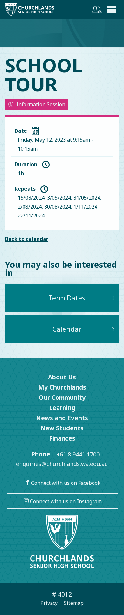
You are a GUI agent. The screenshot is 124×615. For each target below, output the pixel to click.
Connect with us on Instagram (65, 501)
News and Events (62, 418)
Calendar (66, 329)
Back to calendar (26, 239)
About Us (62, 377)
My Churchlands (62, 387)
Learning (62, 408)
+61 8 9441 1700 (78, 454)
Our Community (62, 397)
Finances (62, 438)
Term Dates (66, 297)
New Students (62, 428)
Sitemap (74, 602)
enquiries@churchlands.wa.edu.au (62, 464)
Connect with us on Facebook (65, 482)
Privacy (49, 602)
